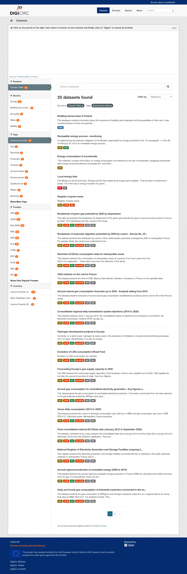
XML (72, 205)
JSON (66, 205)
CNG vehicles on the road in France (77, 274)
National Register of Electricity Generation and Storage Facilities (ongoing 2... (100, 449)
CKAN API (15, 541)
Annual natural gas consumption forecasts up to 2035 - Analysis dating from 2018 (102, 291)
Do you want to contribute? (163, 2)
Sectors (128, 10)
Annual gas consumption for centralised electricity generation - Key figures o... (100, 389)
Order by (142, 96)
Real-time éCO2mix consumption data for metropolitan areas (90, 254)
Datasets (103, 10)
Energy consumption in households (77, 156)
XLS (72, 225)
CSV (60, 148)
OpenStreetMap (23, 76)
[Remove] (82, 105)
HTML (60, 127)
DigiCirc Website (17, 561)
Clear (174, 27)
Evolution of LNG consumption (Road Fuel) (81, 351)
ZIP (65, 188)
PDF (59, 188)
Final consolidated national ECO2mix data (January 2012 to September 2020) (99, 429)
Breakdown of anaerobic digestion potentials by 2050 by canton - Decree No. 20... (102, 234)
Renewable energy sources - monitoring (79, 136)
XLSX (66, 148)
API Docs (102, 525)
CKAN (129, 545)
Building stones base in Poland (74, 116)
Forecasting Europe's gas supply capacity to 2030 (85, 369)
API (92, 525)
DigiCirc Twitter (17, 565)
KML (93, 225)
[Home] (11, 20)
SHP (87, 225)
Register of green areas (70, 196)
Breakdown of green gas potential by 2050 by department (89, 213)
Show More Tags (18, 201)
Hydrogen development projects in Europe (81, 331)
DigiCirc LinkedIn (18, 568)
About (139, 10)
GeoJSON (79, 225)
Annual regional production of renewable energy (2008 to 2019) (92, 469)
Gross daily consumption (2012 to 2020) (79, 409)
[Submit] (173, 10)
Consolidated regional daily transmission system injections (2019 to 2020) (98, 311)
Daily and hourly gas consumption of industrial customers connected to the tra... (101, 489)
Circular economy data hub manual (27, 545)
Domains (116, 10)
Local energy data (67, 176)
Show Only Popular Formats (24, 280)
